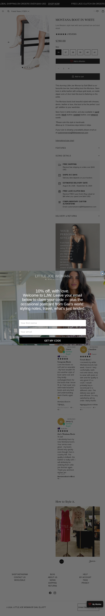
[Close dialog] (102, 273)
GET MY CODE (52, 340)
